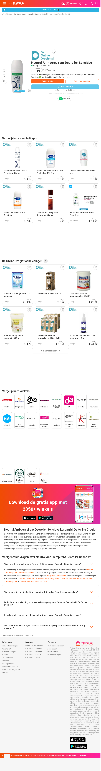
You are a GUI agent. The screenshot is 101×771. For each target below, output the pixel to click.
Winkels (9, 14)
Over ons (5, 661)
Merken (5, 655)
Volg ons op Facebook (33, 648)
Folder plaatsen (8, 664)
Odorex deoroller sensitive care (33, 581)
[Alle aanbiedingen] (46, 261)
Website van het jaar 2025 (11, 669)
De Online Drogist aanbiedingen (22, 261)
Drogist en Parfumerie (56, 575)
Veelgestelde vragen (10, 646)
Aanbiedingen (34, 14)
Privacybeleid (71, 755)
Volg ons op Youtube (33, 654)
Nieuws (5, 673)
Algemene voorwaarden (56, 755)
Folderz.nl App (7, 658)
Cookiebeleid (82, 755)
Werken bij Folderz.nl (10, 667)
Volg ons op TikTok (32, 657)
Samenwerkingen (54, 655)
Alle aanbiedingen (9, 652)
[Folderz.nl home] (16, 3)
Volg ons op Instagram (33, 651)
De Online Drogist (20, 14)
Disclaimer (41, 755)
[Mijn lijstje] (91, 3)
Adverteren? (6, 649)
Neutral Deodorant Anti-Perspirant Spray (36, 578)
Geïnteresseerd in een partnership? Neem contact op (55, 649)
